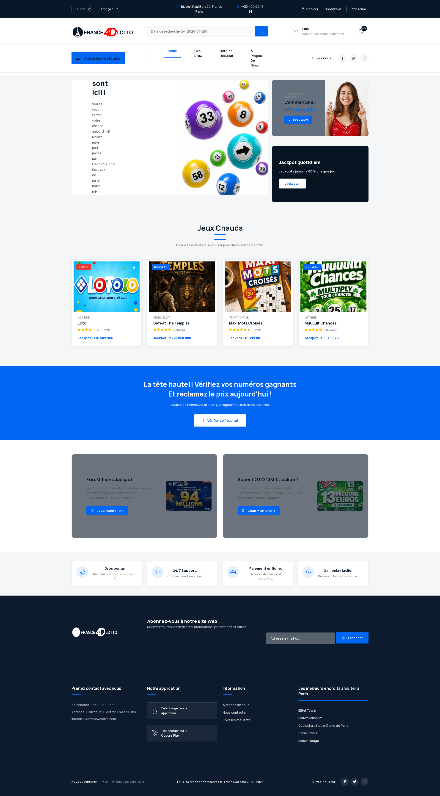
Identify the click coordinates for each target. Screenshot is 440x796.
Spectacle (300, 119)
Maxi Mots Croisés (245, 323)
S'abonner (354, 638)
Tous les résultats (236, 720)
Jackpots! (292, 183)
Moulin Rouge (308, 740)
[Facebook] (342, 58)
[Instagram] (364, 58)
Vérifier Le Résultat (223, 420)
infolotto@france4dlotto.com (94, 719)
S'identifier (333, 9)
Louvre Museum (310, 718)
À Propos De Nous (256, 58)
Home (172, 51)
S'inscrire (359, 9)
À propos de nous (236, 705)
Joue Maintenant (110, 510)
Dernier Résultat (226, 53)
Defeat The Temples (171, 323)
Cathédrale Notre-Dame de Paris (323, 725)
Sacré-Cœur (307, 733)
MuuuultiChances (321, 323)
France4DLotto (235, 782)
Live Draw (198, 53)
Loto (82, 323)
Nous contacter (235, 712)
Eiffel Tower (307, 710)
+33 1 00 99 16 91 (253, 9)
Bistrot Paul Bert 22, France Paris (201, 9)
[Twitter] (353, 58)
